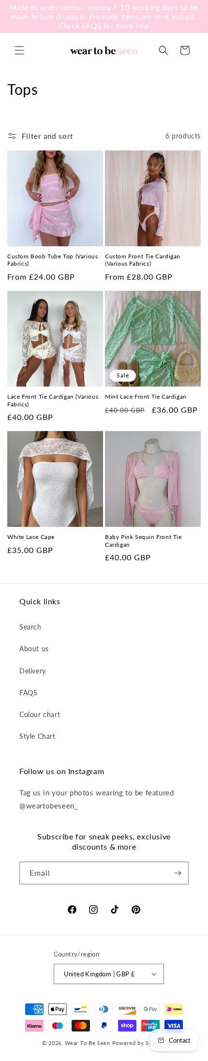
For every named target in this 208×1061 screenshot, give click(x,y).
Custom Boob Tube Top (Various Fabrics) (52, 260)
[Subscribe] (177, 873)
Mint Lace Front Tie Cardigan (146, 396)
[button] (19, 50)
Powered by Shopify (139, 1043)
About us (34, 648)
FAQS (28, 692)
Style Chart (37, 736)
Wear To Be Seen (87, 1043)
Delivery (32, 671)
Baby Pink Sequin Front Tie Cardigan (143, 540)
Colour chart (39, 714)
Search (30, 627)
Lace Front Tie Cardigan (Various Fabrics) (52, 400)
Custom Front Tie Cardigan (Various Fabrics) (142, 260)
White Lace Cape (31, 536)
